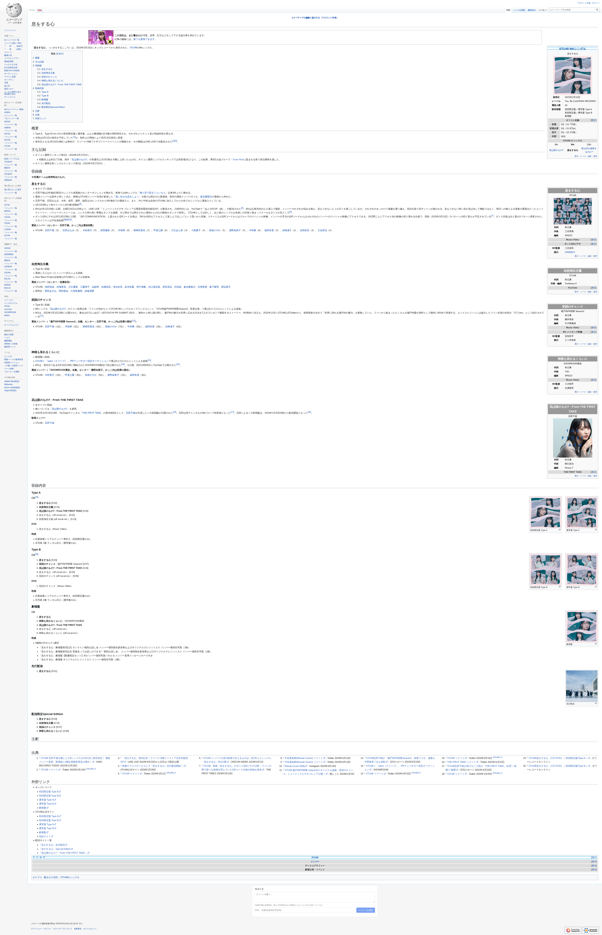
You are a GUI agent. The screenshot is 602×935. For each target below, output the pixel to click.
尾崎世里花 (139, 230)
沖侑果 (121, 230)
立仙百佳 (322, 230)
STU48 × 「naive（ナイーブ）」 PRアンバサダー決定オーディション (72, 361)
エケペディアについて (62, 929)
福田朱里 (269, 230)
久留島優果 (76, 291)
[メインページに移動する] (13, 12)
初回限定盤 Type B (49, 795)
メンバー (315, 861)
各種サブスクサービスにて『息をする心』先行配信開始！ (152, 766)
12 (133, 321)
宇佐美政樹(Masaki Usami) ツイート (304, 758)
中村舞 (252, 230)
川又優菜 (73, 286)
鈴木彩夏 (129, 286)
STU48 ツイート (49, 769)
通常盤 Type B (46, 803)
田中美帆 (141, 286)
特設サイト (45, 836)
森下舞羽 (214, 286)
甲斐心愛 (158, 230)
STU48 (564, 48)
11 (41, 316)
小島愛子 (196, 230)
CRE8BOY (570, 252)
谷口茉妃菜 (154, 286)
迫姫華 (95, 286)
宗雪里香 (202, 286)
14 (123, 364)
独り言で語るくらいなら (153, 192)
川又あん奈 (177, 230)
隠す (593, 120)
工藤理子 (85, 286)
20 (36, 554)
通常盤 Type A (46, 799)
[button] (542, 9)
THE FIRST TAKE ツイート (461, 762)
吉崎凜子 (287, 230)
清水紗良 (117, 286)
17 (232, 412)
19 (36, 497)
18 (309, 412)
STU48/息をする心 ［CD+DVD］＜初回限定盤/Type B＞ (558, 766)
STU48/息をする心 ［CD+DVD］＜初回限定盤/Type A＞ (558, 758)
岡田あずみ (50, 291)
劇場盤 (42, 807)
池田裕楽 (49, 286)
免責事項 (78, 929)
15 (178, 364)
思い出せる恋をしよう (127, 196)
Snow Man (238, 159)
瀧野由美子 (235, 230)
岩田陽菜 (105, 230)
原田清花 (167, 286)
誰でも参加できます (144, 39)
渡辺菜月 (226, 286)
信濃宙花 (106, 286)
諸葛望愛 (89, 291)
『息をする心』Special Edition (55, 849)
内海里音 (61, 286)
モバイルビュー (90, 929)
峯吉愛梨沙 (206, 196)
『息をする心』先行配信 (52, 844)
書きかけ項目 (51, 877)
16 (174, 412)
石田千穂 (49, 230)
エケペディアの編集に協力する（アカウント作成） (314, 17)
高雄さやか (215, 230)
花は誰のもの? (556, 150)
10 (70, 219)
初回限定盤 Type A (48, 791)
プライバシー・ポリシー (41, 929)
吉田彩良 (304, 230)
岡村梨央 (63, 291)
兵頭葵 (177, 286)
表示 (593, 239)
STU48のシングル (69, 877)
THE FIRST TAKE (91, 412)
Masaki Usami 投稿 (295, 766)
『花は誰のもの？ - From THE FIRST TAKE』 (63, 852)
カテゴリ (37, 877)
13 (149, 360)
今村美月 (87, 230)
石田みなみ (68, 230)
